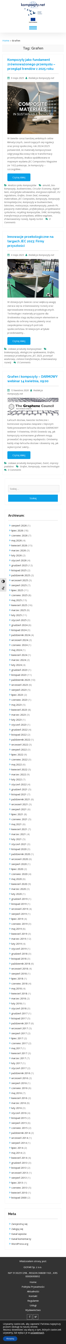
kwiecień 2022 (19, 769)
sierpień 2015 (19, 1122)
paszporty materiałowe (16, 208)
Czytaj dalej (18, 177)
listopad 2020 (19, 849)
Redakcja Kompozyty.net (41, 77)
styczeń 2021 (19, 844)
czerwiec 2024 (19, 645)
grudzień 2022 (19, 729)
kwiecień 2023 (19, 709)
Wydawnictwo (33, 1310)
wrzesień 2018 (19, 968)
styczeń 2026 (19, 560)
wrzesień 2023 (19, 684)
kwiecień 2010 (19, 1192)
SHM (43, 212)
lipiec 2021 (17, 814)
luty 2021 (16, 839)
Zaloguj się (17, 1228)
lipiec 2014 (17, 1147)
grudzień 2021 (19, 789)
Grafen (21, 195)
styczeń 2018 (19, 1008)
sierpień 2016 (19, 1083)
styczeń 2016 (19, 1113)
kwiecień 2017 (19, 1053)
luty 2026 (16, 555)
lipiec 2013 (17, 1182)
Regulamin (33, 1300)
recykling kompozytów (28, 212)
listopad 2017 (19, 1018)
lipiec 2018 (17, 978)
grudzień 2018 (19, 953)
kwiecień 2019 (19, 933)
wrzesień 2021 (19, 804)
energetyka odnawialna (22, 192)
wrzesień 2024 (19, 640)
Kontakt (33, 1296)
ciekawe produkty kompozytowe (24, 348)
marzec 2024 (18, 659)
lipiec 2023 (17, 694)
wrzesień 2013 (19, 1172)
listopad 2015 (19, 1117)
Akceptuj (10, 1338)
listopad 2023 (19, 674)
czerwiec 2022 (19, 759)
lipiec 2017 (17, 1038)
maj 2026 (16, 540)
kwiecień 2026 (19, 545)
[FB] (29, 1317)
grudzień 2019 (19, 898)
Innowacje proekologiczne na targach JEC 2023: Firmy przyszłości (30, 241)
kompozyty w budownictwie (37, 202)
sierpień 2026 (19, 525)
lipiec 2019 (17, 918)
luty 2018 (16, 1003)
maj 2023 (16, 704)
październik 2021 (20, 799)
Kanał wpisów (19, 1233)
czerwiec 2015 (19, 1127)
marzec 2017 (18, 1058)
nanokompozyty (37, 205)
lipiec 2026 (17, 530)
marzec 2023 (18, 714)
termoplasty (54, 212)
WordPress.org (19, 1243)
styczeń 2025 (19, 620)
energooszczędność (46, 192)
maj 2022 (16, 764)
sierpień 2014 (19, 1142)
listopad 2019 (19, 903)
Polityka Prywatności (33, 1286)
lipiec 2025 (17, 590)
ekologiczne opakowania (33, 352)
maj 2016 (16, 1093)
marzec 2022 (18, 774)
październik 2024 (20, 635)
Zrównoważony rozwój (16, 218)
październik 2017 (20, 1023)
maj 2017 (16, 1048)
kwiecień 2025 (19, 605)
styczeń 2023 (19, 724)
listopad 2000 (19, 1197)
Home (5, 40)
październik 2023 (20, 679)
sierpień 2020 (19, 864)
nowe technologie (50, 466)
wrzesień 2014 (19, 1137)
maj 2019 (16, 928)
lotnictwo (9, 205)
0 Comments (23, 362)
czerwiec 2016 (19, 1088)
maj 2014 (16, 1152)
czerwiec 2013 (19, 1187)
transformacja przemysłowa (18, 215)
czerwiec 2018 (19, 983)
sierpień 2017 (19, 1033)
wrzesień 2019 (19, 908)
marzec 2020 (18, 888)
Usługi (33, 1305)
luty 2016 (16, 1108)
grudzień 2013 (19, 1162)
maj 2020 (16, 879)
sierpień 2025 (19, 585)
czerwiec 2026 (19, 535)
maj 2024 (16, 650)
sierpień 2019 (19, 913)
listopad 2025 (19, 570)
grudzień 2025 (19, 565)
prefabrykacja (36, 208)
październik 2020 (20, 854)
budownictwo (24, 188)
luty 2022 (16, 779)
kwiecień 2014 (19, 1157)
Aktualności (33, 1291)
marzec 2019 (18, 938)
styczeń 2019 (19, 948)
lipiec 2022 (17, 754)
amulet (46, 185)
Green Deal (31, 195)
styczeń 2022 (19, 784)
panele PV (53, 205)
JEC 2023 (37, 355)
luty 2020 (16, 893)
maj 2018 (16, 988)
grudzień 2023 (19, 669)
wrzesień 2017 (19, 1028)
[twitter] (35, 1317)
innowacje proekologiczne (17, 355)
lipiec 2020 (17, 869)
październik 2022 (20, 739)
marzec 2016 (18, 1103)
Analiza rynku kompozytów (22, 185)
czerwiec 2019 (19, 923)
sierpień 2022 (19, 749)
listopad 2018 (19, 958)
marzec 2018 (18, 998)
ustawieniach (37, 1332)
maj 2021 (16, 824)
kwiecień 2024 (19, 655)
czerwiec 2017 (19, 1043)
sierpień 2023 (19, 689)
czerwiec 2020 (19, 874)
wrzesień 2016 (19, 1078)
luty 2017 (16, 1063)
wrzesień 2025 (19, 580)
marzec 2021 (18, 834)
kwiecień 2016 (19, 1098)
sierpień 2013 (19, 1177)
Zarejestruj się (19, 1223)
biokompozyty (11, 352)
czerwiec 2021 (19, 819)
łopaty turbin (36, 218)
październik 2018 (20, 963)
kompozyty (41, 198)
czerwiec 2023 (19, 699)
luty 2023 (16, 719)
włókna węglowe (43, 215)
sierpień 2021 (19, 809)
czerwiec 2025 (19, 595)
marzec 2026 (18, 550)
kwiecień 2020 (19, 884)
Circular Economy (42, 188)
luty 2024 (16, 664)
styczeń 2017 (19, 1068)
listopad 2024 (19, 630)
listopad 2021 (19, 794)
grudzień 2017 (19, 1013)
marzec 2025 (18, 610)
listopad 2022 (19, 734)
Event (46, 463)
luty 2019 (16, 943)
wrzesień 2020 (19, 859)
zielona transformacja (27, 359)
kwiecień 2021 (19, 829)
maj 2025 (16, 600)
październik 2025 (20, 575)
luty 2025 (16, 615)
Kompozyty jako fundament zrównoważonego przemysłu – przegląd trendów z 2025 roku (31, 64)
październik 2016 (20, 1073)
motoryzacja (21, 205)
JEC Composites (26, 198)
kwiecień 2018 (19, 993)
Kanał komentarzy (21, 1238)
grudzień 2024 (19, 625)
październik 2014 (20, 1132)
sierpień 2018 (19, 973)
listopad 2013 (19, 1167)
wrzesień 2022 (19, 744)
